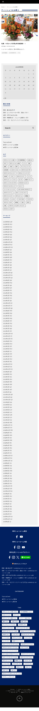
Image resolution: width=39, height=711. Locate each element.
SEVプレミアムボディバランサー (17, 205)
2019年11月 (6, 427)
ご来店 (10, 166)
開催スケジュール (26, 692)
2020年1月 (6, 422)
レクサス (13, 199)
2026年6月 (6, 227)
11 (10, 81)
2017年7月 (6, 498)
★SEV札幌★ (4, 52)
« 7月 (4, 98)
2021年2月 (6, 389)
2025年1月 (6, 270)
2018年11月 (6, 458)
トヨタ (11, 176)
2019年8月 (6, 435)
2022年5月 (6, 351)
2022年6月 (6, 349)
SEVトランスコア (26, 657)
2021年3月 (6, 387)
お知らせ (30, 160)
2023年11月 (6, 305)
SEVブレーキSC (8, 202)
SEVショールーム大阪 (9, 160)
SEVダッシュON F (8, 676)
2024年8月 (6, 283)
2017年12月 (6, 486)
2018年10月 (6, 460)
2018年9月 (6, 463)
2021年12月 (6, 364)
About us (14, 692)
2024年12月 (6, 272)
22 (28, 85)
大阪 (23, 202)
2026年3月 (6, 234)
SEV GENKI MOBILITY (24, 189)
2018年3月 (6, 478)
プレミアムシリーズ (25, 166)
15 (28, 81)
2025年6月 (6, 257)
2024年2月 (6, 298)
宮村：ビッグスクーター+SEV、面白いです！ (16, 112)
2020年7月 (6, 407)
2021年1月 (6, 392)
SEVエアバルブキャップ (9, 186)
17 (5, 85)
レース (29, 176)
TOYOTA (29, 199)
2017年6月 (6, 501)
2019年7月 (6, 438)
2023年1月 (6, 331)
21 (24, 85)
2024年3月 (6, 295)
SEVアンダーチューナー (9, 173)
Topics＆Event (7, 142)
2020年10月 (6, 399)
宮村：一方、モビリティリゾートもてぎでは (16, 120)
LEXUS (6, 199)
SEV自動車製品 (21, 160)
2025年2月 (6, 267)
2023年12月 (6, 303)
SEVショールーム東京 (15, 163)
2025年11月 (6, 244)
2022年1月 (6, 361)
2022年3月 (6, 356)
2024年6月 (6, 288)
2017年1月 (6, 514)
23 (33, 85)
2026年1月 (6, 239)
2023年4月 (6, 323)
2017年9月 (6, 493)
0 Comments (12, 52)
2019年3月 (6, 448)
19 (14, 85)
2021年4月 (6, 384)
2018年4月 (6, 476)
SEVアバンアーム (8, 192)
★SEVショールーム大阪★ (10, 145)
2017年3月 (6, 509)
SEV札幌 (3, 46)
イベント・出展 (26, 163)
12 (14, 81)
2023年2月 (6, 328)
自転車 (5, 176)
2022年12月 (6, 333)
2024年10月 (6, 277)
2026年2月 (6, 237)
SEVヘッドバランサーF (21, 192)
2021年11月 (6, 366)
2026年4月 (6, 232)
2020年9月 (6, 402)
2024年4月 (6, 293)
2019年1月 (6, 453)
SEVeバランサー (21, 176)
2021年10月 (6, 369)
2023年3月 (6, 326)
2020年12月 (6, 394)
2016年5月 (6, 521)
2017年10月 (6, 491)
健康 (5, 166)
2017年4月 (6, 506)
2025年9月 (6, 249)
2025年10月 (6, 247)
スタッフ (21, 186)
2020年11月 (6, 397)
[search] (33, 128)
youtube (21, 199)
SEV (5, 163)
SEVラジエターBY (26, 169)
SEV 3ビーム (7, 660)
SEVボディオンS (23, 182)
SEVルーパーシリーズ (24, 173)
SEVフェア (6, 179)
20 (19, 85)
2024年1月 (6, 300)
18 (10, 85)
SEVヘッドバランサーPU (10, 182)
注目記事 (6, 169)
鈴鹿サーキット (28, 179)
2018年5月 (6, 473)
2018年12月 (6, 455)
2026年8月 (6, 222)
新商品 (16, 202)
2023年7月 (6, 316)
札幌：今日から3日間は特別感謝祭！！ (13, 43)
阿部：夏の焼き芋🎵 (9, 110)
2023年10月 (6, 308)
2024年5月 (6, 290)
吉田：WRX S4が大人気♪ (10, 115)
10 (5, 81)
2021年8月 (6, 374)
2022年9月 (6, 341)
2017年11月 (6, 488)
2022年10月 (6, 338)
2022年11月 (6, 336)
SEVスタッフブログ (20, 564)
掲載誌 (18, 660)
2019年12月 (6, 425)
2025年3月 (6, 265)
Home (13, 689)
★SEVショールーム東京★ (10, 147)
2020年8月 (6, 404)
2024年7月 (6, 285)
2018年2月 (6, 481)
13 (19, 81)
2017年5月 (6, 504)
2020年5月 (6, 412)
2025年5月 (6, 260)
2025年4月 (6, 262)
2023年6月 (6, 318)
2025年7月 (6, 255)
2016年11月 (6, 519)
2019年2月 (6, 450)
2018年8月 (6, 465)
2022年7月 (6, 346)
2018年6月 (6, 471)
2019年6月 (6, 440)
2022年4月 (6, 354)
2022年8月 (6, 344)
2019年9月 (6, 432)
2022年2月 (6, 359)
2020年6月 (6, 410)
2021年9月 (6, 371)
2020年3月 (6, 417)
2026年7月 (6, 224)
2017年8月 (6, 496)
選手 (17, 166)
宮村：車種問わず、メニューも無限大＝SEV (15, 117)
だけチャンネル (14, 169)
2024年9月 (6, 280)
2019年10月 (6, 430)
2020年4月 (6, 415)
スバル (14, 179)
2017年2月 (6, 511)
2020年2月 (6, 420)
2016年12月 (6, 516)
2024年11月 (6, 275)
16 (33, 81)
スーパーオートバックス (9, 189)
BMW (28, 202)
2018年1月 (6, 483)
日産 (5, 205)
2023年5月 (6, 321)
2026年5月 (6, 229)
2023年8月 (6, 313)
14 (24, 81)
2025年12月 (6, 242)
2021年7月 (6, 377)
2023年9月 (6, 310)
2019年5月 (6, 443)
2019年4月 (6, 445)
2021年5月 (6, 382)
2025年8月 (6, 252)
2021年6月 (6, 379)
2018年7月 (6, 468)
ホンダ (20, 179)
